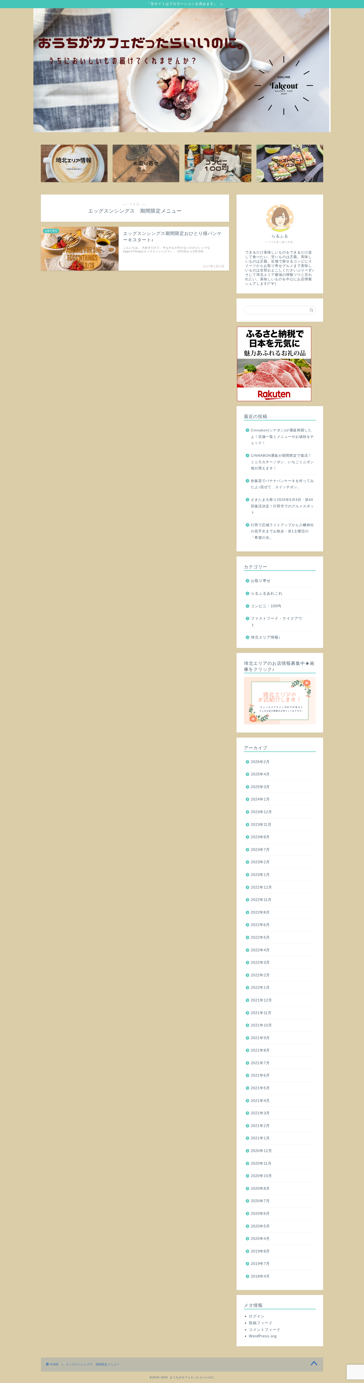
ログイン (257, 1316)
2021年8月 (260, 1050)
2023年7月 (260, 849)
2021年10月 (261, 1025)
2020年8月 (260, 1188)
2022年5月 (260, 937)
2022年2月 (260, 975)
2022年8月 (260, 912)
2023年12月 (261, 812)
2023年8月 (260, 837)
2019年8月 (260, 1251)
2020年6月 (260, 1213)
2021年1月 (260, 1138)
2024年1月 (260, 799)
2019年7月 (260, 1263)
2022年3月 (260, 962)
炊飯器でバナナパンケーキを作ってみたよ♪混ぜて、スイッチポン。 (282, 484)
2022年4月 (260, 950)
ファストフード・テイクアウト (276, 621)
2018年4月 (260, 1276)
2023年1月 (260, 874)
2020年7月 (260, 1201)
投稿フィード (261, 1323)
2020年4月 (260, 1238)
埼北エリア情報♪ (266, 637)
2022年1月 (260, 987)
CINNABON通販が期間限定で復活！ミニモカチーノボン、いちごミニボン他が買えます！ (282, 462)
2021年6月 (260, 1075)
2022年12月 (261, 887)
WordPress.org (263, 1336)
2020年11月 (261, 1163)
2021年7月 (260, 1063)
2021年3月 (260, 1113)
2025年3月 (260, 787)
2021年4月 (260, 1100)
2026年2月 (260, 762)
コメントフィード (265, 1329)
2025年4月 (260, 774)
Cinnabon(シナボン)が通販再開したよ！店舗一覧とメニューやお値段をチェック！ (282, 436)
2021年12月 (261, 1000)
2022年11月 (261, 900)
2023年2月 (260, 862)
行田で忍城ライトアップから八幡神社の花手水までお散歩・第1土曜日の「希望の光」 (282, 531)
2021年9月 (260, 1038)
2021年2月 (260, 1126)
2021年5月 (260, 1088)
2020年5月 (260, 1226)
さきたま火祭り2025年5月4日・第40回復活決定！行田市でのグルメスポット (282, 506)
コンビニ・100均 (266, 606)
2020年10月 (261, 1176)
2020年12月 (261, 1151)
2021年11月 (261, 1013)
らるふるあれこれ (267, 593)
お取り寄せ (261, 581)
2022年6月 (260, 925)
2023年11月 (261, 824)
